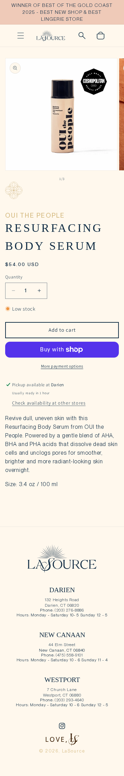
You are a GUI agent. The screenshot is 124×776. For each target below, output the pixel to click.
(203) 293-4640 (69, 700)
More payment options (62, 366)
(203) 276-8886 (69, 610)
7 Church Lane (62, 689)
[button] (20, 35)
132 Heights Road (62, 599)
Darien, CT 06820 (62, 605)
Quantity (13, 277)
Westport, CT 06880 (62, 695)
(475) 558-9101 (69, 655)
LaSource (73, 751)
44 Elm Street (62, 644)
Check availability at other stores (48, 403)
